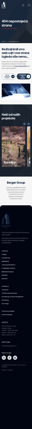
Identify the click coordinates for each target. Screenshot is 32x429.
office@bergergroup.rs (9, 346)
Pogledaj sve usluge (22, 76)
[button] (24, 124)
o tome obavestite (20, 66)
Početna (3, 41)
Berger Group (16, 365)
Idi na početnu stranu (7, 76)
